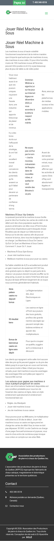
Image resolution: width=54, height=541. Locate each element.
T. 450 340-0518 (40, 2)
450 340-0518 (16, 492)
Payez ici (19, 2)
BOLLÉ (29, 537)
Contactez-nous (17, 506)
